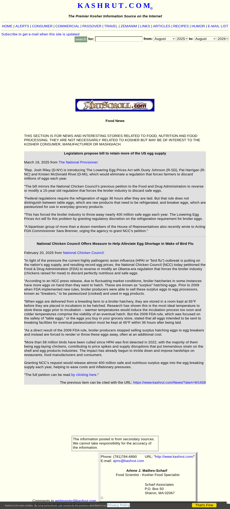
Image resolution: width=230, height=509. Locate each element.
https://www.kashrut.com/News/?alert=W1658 (169, 382)
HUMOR (198, 26)
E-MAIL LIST (218, 26)
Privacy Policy (118, 505)
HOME (7, 26)
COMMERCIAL (67, 26)
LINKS (145, 26)
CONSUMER (42, 26)
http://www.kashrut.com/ (174, 457)
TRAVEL (111, 26)
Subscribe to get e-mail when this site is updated (40, 34)
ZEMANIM (129, 26)
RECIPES (181, 26)
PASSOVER (91, 26)
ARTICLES (161, 26)
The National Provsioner (78, 162)
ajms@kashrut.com (128, 461)
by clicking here (83, 375)
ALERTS (22, 26)
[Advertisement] (115, 69)
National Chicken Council (83, 253)
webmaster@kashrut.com (75, 501)
